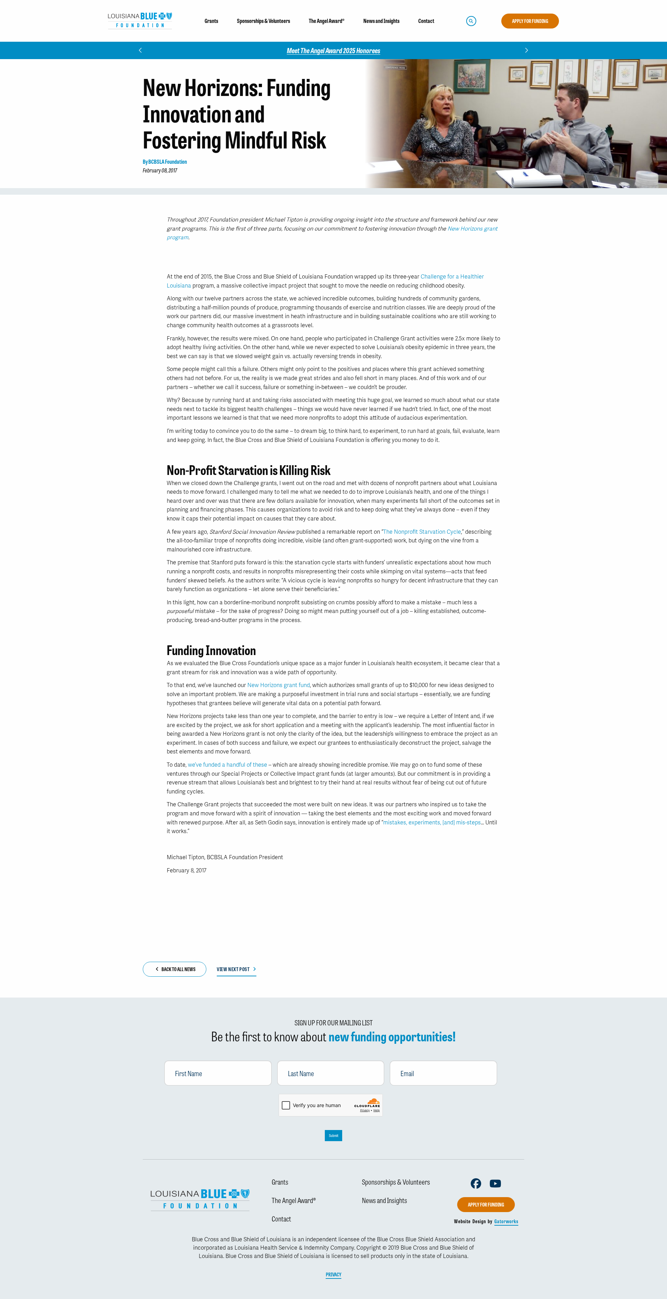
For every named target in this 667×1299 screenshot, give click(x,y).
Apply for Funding (530, 20)
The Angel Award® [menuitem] (327, 21)
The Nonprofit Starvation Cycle (422, 532)
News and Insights (384, 1200)
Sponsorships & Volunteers (396, 1181)
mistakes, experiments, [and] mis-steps (432, 822)
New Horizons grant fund (278, 685)
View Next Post (233, 969)
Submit (333, 1135)
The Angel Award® (294, 1200)
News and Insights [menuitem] (381, 21)
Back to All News (179, 969)
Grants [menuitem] (211, 21)
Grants (280, 1181)
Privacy (333, 1274)
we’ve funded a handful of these (228, 764)
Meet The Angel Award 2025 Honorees (333, 50)
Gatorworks (506, 1221)
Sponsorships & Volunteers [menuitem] (263, 21)
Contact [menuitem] (426, 21)
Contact (281, 1218)
